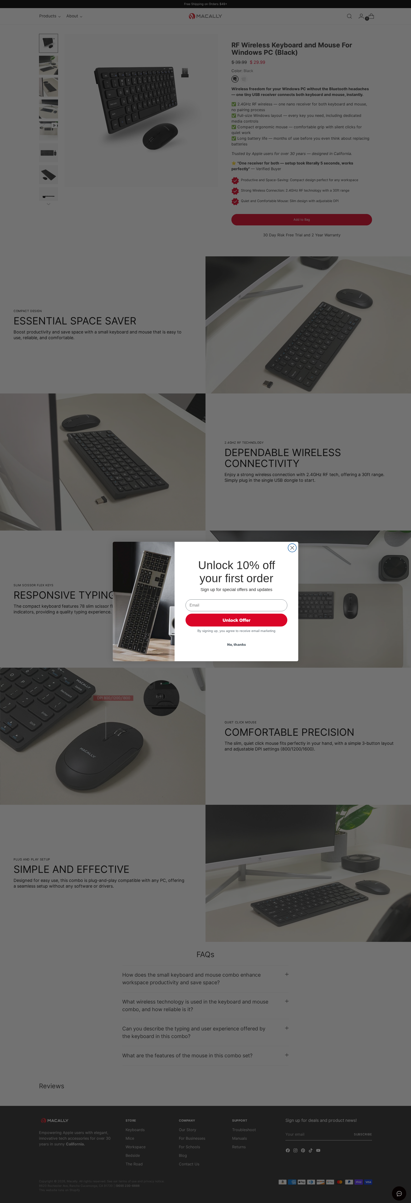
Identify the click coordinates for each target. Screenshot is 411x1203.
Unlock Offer (236, 620)
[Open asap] (399, 1193)
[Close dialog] (292, 548)
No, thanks (236, 644)
